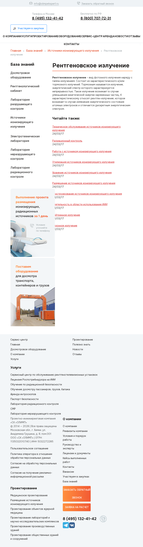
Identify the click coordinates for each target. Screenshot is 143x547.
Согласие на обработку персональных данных (33, 465)
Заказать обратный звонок (97, 3)
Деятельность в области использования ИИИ (79, 204)
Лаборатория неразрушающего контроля (22, 154)
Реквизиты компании (75, 431)
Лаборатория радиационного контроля (21, 172)
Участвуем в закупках (76, 476)
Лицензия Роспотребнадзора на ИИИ (32, 379)
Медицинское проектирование (29, 495)
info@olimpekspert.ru (46, 3)
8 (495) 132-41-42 (47, 18)
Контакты (71, 44)
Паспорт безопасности (24, 399)
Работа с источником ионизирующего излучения (81, 151)
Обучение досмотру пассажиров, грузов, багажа (40, 389)
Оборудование (69, 36)
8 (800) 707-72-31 (96, 18)
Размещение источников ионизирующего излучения (83, 183)
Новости (121, 36)
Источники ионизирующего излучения (73, 50)
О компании (12, 36)
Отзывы (134, 36)
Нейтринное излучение (66, 215)
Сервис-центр (92, 36)
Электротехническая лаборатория (25, 139)
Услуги (26, 36)
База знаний (34, 50)
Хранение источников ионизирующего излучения (82, 172)
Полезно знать (81, 344)
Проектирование (45, 36)
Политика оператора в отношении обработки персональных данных (31, 455)
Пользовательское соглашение (29, 448)
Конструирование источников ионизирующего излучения (87, 193)
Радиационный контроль (67, 140)
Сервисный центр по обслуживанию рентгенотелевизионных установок (53, 374)
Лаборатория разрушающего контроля (21, 104)
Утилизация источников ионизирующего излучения (83, 162)
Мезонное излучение (64, 225)
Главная (15, 50)
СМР (13, 408)
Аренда (108, 36)
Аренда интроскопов (23, 394)
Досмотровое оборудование (20, 75)
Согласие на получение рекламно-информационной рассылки (31, 474)
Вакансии (68, 471)
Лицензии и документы (76, 453)
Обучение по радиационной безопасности (36, 384)
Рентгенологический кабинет (24, 88)
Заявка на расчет (77, 507)
